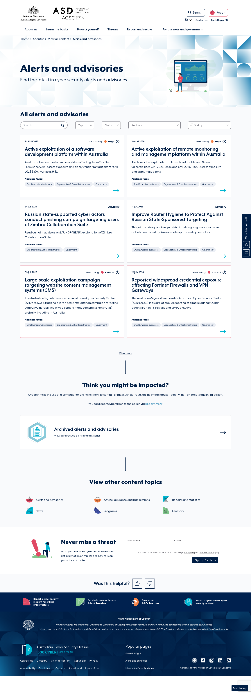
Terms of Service (207, 552)
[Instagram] (211, 660)
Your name (133, 540)
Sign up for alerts (205, 560)
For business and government (182, 29)
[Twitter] (194, 660)
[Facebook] (203, 660)
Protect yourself (88, 29)
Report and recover (140, 29)
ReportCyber (153, 404)
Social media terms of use (84, 668)
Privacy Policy (189, 552)
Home (25, 39)
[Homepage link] (61, 13)
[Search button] (63, 126)
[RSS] (228, 660)
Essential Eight (133, 653)
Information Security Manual (140, 668)
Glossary (42, 661)
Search (197, 12)
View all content (58, 39)
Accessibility (27, 668)
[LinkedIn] (220, 660)
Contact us (201, 20)
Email (177, 540)
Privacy (93, 661)
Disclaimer (45, 668)
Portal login (217, 20)
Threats (112, 29)
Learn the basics (57, 29)
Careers (60, 668)
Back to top (240, 688)
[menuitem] (31, 29)
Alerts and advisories (136, 661)
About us (31, 29)
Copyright (80, 661)
